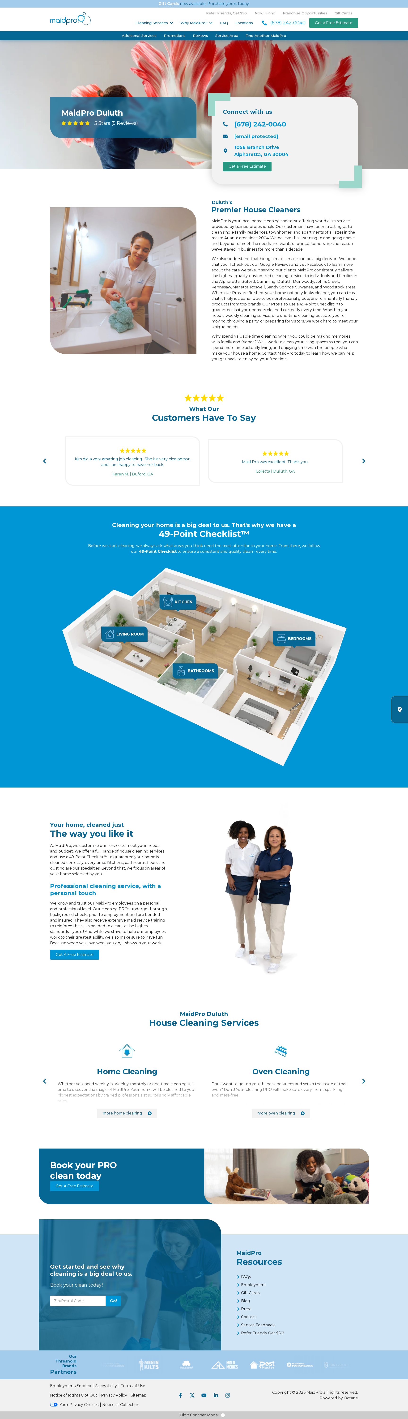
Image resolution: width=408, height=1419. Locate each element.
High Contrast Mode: (199, 1415)
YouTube (204, 1395)
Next (363, 461)
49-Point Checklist (158, 551)
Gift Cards (168, 3)
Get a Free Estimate (333, 23)
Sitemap (138, 1395)
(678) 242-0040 (288, 23)
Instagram (228, 1395)
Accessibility (106, 1386)
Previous (44, 461)
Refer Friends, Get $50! (226, 13)
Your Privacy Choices (79, 1404)
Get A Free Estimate (75, 954)
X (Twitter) (192, 1395)
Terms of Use (133, 1386)
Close (314, 654)
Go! (113, 1301)
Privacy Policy (114, 1395)
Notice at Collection (120, 1404)
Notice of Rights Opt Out (73, 1395)
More (122, 1113)
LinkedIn (216, 1395)
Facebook (180, 1395)
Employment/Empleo (70, 1386)
